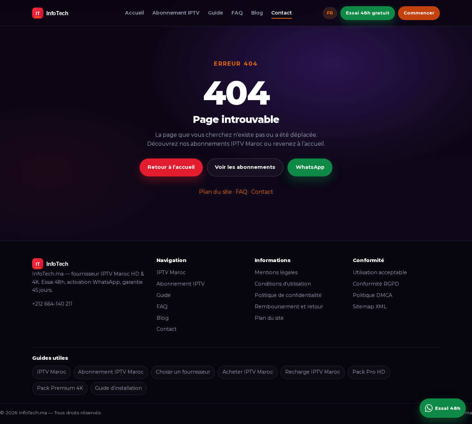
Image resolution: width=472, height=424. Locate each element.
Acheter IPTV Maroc (248, 372)
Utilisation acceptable (380, 272)
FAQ (237, 13)
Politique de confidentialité (288, 295)
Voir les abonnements (245, 167)
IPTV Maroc (171, 272)
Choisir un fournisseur (183, 372)
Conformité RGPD (376, 284)
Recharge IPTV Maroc (312, 372)
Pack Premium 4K (60, 388)
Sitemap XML (370, 306)
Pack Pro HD (368, 372)
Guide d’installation (118, 388)
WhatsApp (310, 167)
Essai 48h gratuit (367, 13)
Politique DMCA (372, 295)
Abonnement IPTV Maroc (110, 372)
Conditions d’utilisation (283, 284)
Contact (281, 13)
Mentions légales (276, 272)
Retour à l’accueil (171, 167)
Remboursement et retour (289, 306)
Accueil (134, 13)
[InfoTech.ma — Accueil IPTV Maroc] (63, 13)
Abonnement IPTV (175, 13)
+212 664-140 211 (52, 304)
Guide (215, 13)
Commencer (419, 13)
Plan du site (215, 192)
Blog (257, 13)
